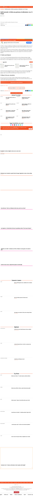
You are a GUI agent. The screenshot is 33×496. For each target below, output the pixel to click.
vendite (7, 85)
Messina (21, 482)
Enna (18, 482)
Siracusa (27, 482)
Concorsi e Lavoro (28, 494)
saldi (4, 85)
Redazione (7, 105)
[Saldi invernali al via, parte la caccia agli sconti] (7, 66)
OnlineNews (2, 174)
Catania (8, 482)
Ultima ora (3, 494)
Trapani (30, 482)
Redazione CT (7, 119)
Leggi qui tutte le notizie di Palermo (16, 82)
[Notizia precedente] (30, 62)
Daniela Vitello (16, 313)
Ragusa (24, 482)
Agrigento (12, 482)
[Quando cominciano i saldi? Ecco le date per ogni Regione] (22, 66)
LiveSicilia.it (2, 9)
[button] (1, 467)
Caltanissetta (15, 482)
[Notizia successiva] (32, 62)
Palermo (6, 482)
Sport (22, 494)
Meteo (8, 494)
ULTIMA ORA (2, 482)
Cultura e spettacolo (15, 494)
